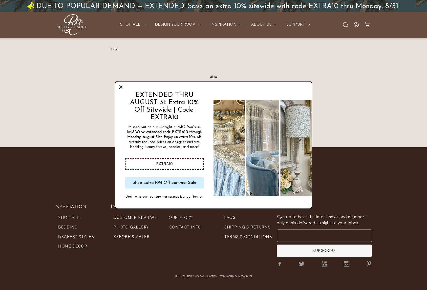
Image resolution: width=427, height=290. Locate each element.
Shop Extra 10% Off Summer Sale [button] (164, 183)
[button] (164, 164)
